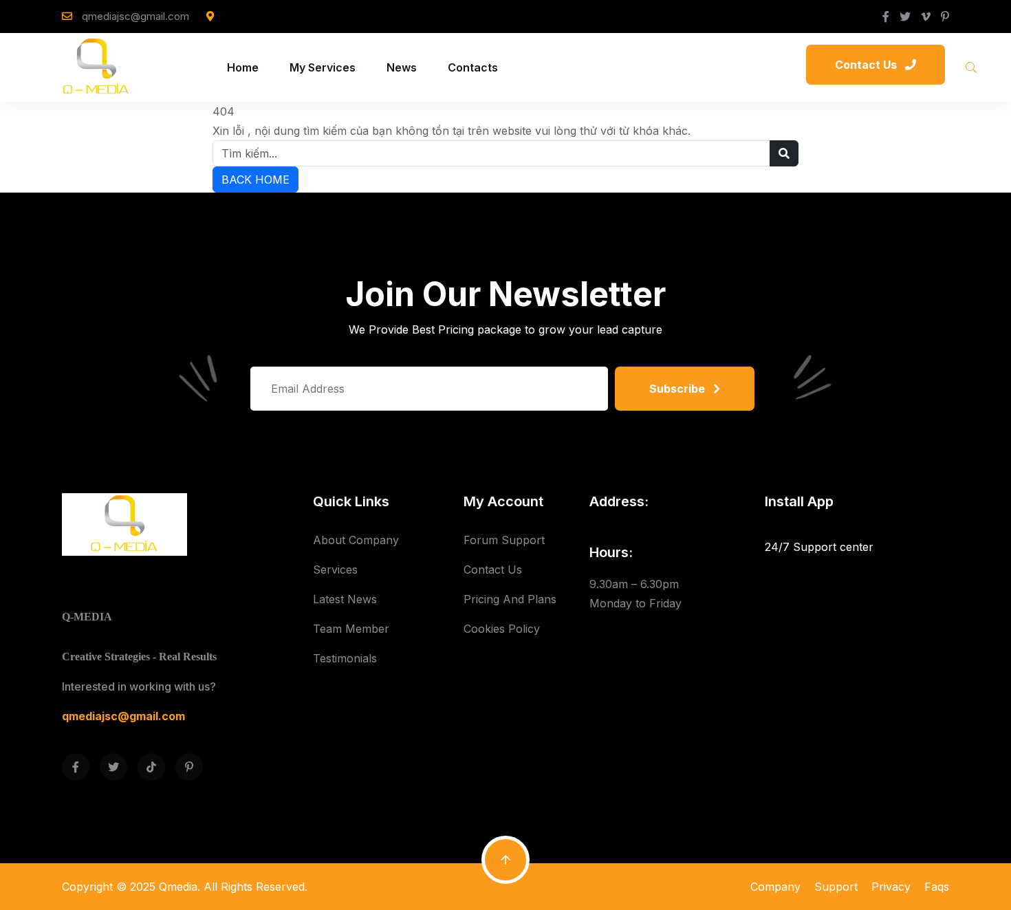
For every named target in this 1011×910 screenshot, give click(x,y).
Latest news (345, 599)
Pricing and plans (510, 599)
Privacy (891, 886)
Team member (351, 629)
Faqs (936, 886)
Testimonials (345, 658)
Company (775, 886)
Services (335, 569)
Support (836, 886)
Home (243, 67)
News (402, 67)
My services (323, 67)
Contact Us (493, 569)
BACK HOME (255, 179)
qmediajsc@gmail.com (135, 16)
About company (356, 540)
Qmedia (178, 886)
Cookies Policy (502, 629)
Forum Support (504, 540)
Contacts (473, 67)
